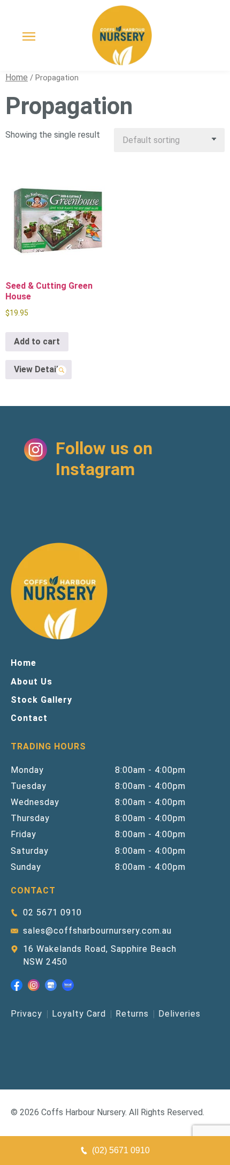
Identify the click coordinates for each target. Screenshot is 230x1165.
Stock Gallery (41, 700)
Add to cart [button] (37, 341)
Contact (29, 718)
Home (16, 77)
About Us (31, 682)
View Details (38, 369)
